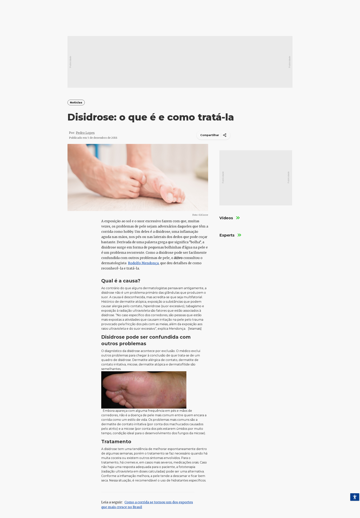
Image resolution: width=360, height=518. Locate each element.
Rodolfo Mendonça (143, 263)
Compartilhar (209, 135)
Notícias (76, 102)
